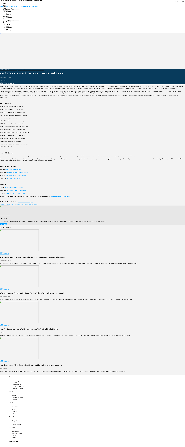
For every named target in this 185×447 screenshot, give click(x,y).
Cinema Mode (11, 83)
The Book (14, 408)
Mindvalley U (15, 399)
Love (24, 205)
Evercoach (15, 435)
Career (5, 10)
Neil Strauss (29, 205)
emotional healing (5, 205)
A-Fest (14, 395)
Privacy (183, 1)
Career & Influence (17, 388)
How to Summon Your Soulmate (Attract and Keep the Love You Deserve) (31, 365)
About (8, 13)
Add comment (3, 79)
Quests (14, 437)
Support (9, 18)
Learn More (7, 11)
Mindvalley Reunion (17, 397)
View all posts (3, 224)
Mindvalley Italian (17, 433)
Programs (9, 14)
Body (4, 5)
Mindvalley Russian (17, 431)
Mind (4, 3)
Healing (12, 205)
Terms (176, 1)
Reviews (14, 413)
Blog (7, 16)
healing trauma (19, 205)
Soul (4, 19)
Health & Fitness (17, 384)
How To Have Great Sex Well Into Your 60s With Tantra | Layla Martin (29, 329)
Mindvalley (3, 80)
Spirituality (36, 205)
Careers (14, 411)
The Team (15, 406)
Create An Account (17, 424)
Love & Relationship (17, 386)
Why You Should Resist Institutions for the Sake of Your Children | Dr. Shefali (32, 293)
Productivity (15, 381)
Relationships (8, 8)
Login (13, 422)
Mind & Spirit (15, 383)
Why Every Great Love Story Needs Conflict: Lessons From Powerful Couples (32, 257)
